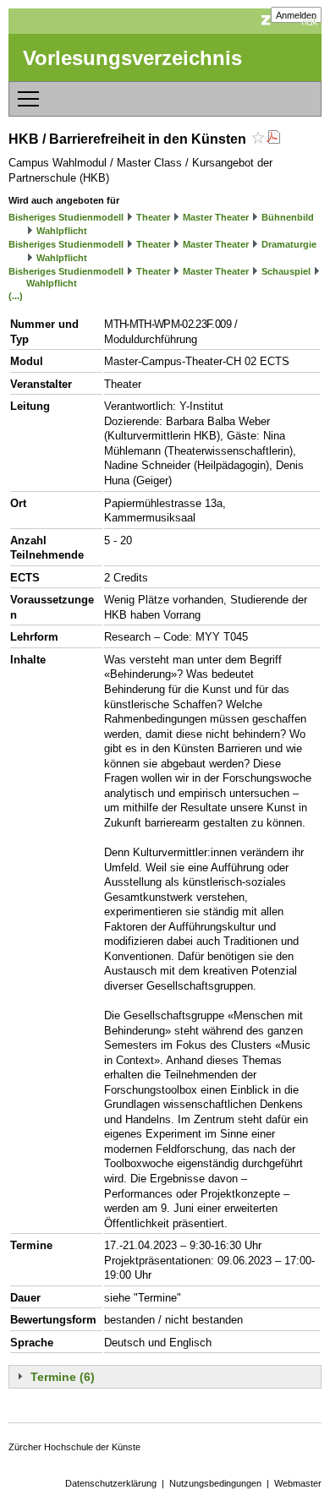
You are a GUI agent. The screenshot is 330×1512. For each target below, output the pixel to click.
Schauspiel (286, 271)
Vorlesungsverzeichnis (132, 57)
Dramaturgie (288, 244)
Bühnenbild (287, 217)
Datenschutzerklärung (111, 1483)
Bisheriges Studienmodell (66, 217)
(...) (15, 296)
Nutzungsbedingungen (215, 1483)
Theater (153, 217)
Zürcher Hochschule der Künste (74, 1447)
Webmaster (298, 1483)
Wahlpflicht (61, 231)
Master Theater (216, 217)
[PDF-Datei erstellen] (273, 139)
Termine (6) (62, 1377)
